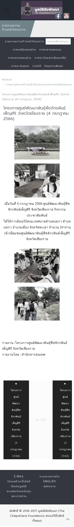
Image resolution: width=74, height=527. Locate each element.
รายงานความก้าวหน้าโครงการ (24, 41)
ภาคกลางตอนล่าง (19, 58)
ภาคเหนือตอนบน (58, 41)
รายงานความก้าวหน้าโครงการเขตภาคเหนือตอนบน (39, 84)
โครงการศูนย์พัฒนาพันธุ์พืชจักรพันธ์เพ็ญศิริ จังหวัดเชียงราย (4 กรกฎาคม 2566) (16, 423)
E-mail (19, 476)
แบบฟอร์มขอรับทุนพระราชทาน (19, 493)
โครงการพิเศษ (53, 66)
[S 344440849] (37, 304)
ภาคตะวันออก (20, 66)
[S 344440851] (37, 142)
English (49, 481)
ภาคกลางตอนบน (50, 50)
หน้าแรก (7, 79)
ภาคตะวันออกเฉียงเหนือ (50, 58)
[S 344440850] (37, 180)
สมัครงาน (49, 486)
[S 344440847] (37, 266)
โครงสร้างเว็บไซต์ (18, 481)
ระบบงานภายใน (49, 476)
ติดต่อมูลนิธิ (19, 486)
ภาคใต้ (36, 66)
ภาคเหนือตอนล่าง (24, 50)
